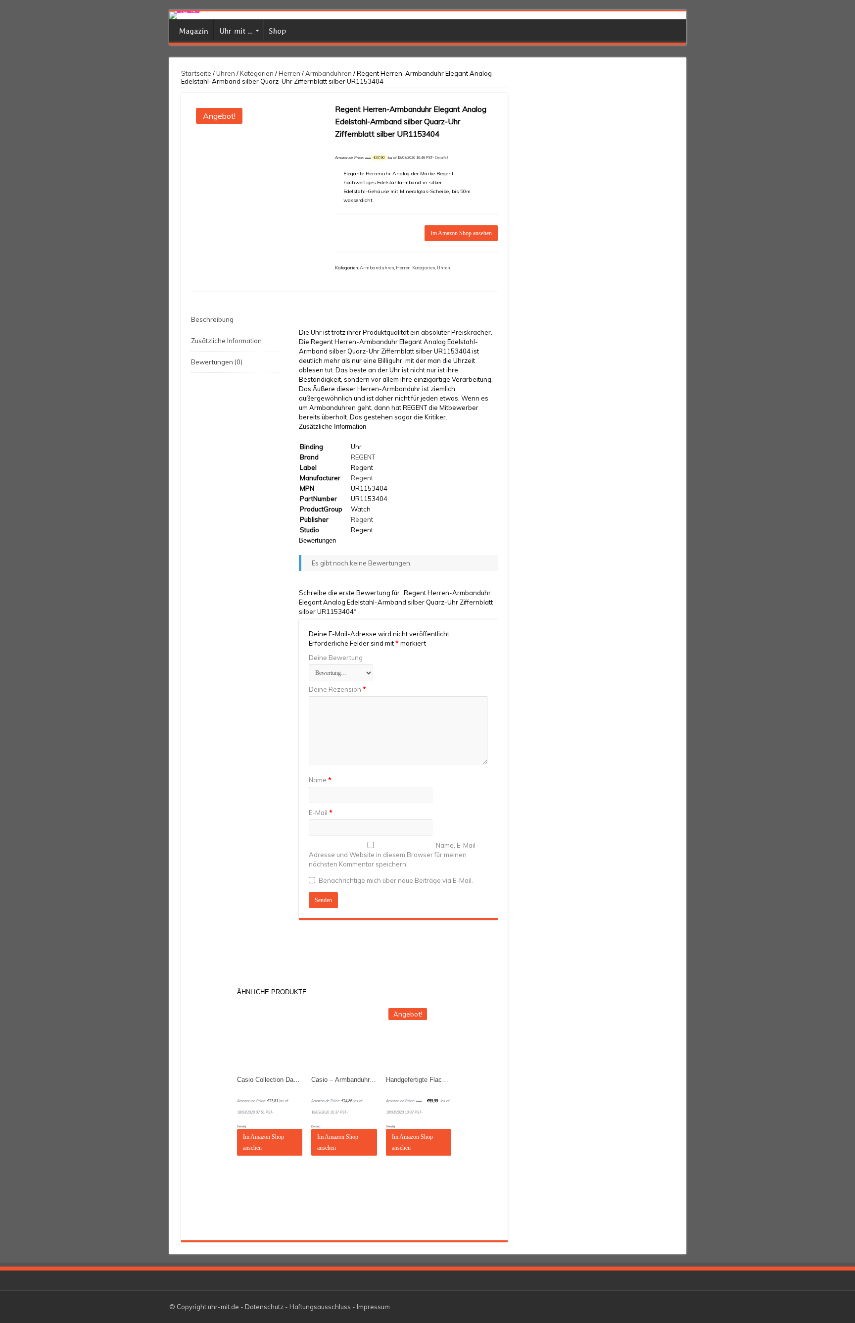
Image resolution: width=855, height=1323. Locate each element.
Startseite (196, 73)
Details (441, 157)
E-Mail (320, 812)
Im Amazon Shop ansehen (461, 233)
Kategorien (257, 73)
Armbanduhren (328, 73)
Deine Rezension (337, 689)
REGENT (363, 457)
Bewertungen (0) (216, 362)
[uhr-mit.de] (427, 15)
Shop (277, 31)
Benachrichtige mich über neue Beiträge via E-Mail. (396, 880)
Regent (362, 478)
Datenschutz (264, 1307)
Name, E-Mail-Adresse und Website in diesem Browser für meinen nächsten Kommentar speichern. (393, 854)
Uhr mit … (236, 31)
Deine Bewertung (336, 658)
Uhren (225, 73)
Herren (289, 73)
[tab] (236, 319)
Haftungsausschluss (320, 1307)
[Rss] (674, 1307)
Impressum (373, 1307)
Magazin (193, 31)
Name (320, 780)
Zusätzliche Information (226, 341)
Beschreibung (212, 319)
